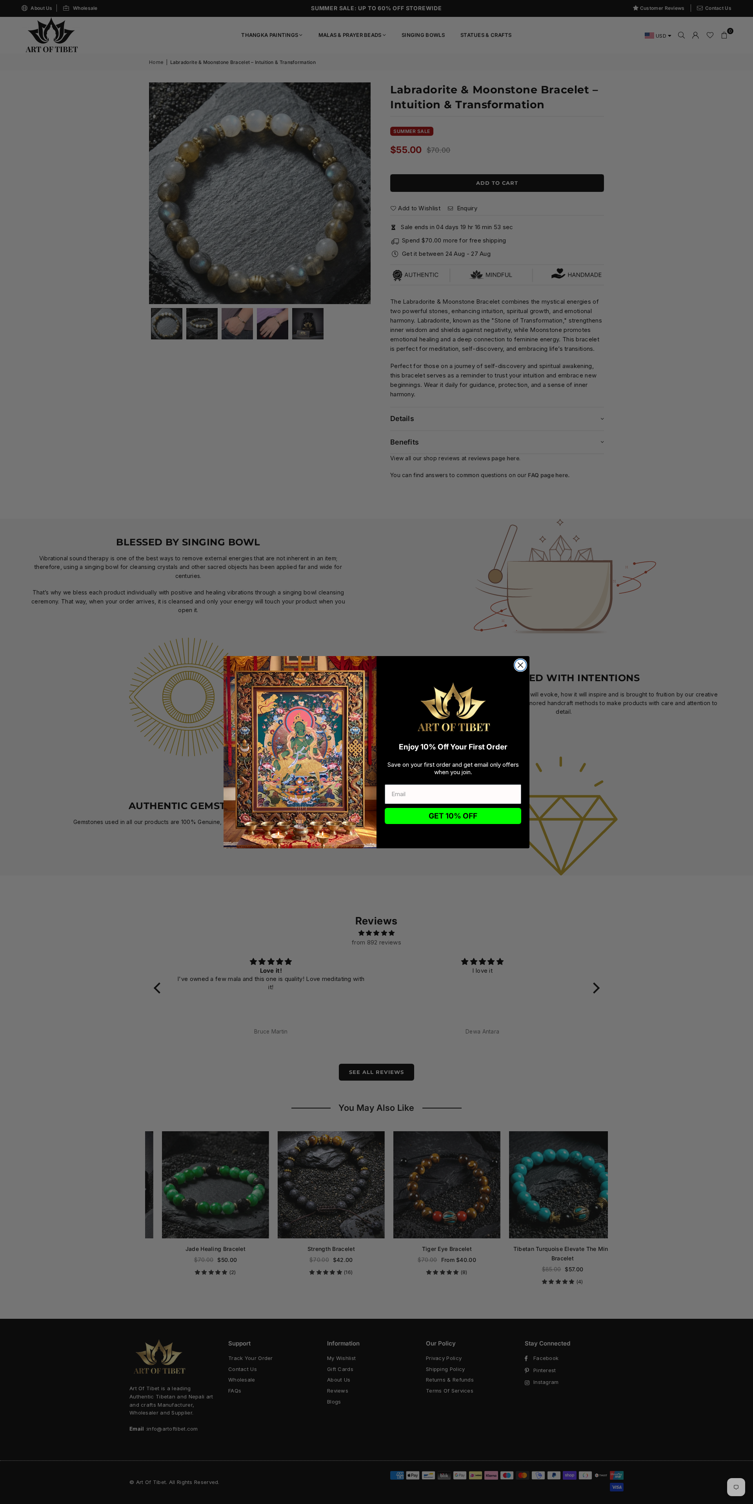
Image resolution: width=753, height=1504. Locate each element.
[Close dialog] (520, 665)
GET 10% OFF (453, 815)
